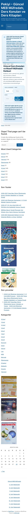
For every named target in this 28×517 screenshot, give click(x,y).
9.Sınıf (3, 171)
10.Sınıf (3, 168)
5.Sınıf (3, 328)
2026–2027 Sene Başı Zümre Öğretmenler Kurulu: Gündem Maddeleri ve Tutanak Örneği (13, 195)
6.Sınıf (3, 177)
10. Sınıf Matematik (14, 501)
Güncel (3, 156)
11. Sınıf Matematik (14, 504)
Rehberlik (4, 366)
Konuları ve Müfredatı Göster (17, 98)
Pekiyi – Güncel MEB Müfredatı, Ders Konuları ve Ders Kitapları (13, 9)
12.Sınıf (3, 325)
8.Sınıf (3, 180)
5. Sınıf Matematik (14, 484)
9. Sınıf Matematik (14, 497)
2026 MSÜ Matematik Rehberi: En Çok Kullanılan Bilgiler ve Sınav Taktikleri (12, 216)
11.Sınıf (3, 174)
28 (16, 464)
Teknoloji (3, 159)
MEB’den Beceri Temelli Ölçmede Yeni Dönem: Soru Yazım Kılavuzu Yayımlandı (13, 211)
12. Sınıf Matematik (14, 507)
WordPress (11, 511)
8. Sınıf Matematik (14, 494)
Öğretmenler (4, 162)
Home (2, 125)
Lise (2, 351)
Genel (2, 165)
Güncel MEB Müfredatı (14, 481)
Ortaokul (3, 363)
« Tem (3, 471)
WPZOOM (16, 513)
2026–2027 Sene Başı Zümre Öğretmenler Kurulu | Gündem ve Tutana (13, 304)
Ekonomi (3, 343)
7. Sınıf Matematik (14, 491)
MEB (2, 354)
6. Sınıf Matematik (14, 488)
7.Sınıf (3, 334)
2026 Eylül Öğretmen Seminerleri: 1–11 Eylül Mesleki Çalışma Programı (14, 201)
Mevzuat (3, 357)
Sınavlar (3, 153)
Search (24, 26)
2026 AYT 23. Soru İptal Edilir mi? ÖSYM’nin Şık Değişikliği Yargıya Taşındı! (13, 206)
